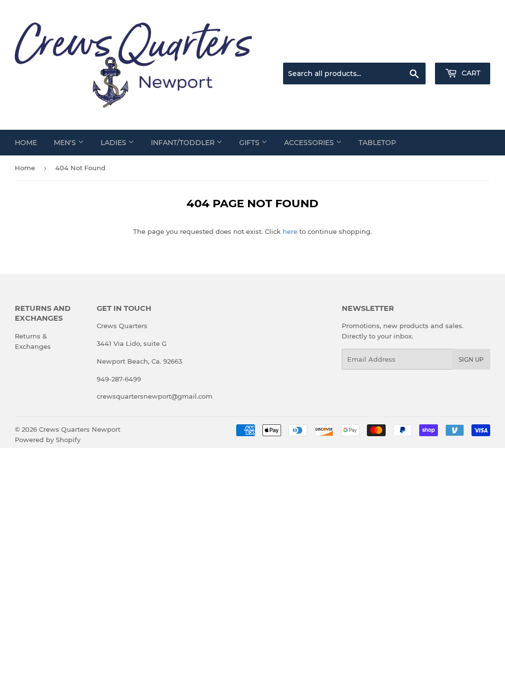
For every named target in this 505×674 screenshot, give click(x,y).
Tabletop (377, 142)
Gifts (250, 142)
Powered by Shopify (47, 440)
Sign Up (471, 359)
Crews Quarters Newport (79, 429)
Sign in (412, 50)
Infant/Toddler (183, 142)
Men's (66, 142)
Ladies (114, 142)
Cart (470, 73)
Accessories (310, 142)
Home (26, 142)
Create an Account (463, 50)
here (290, 231)
